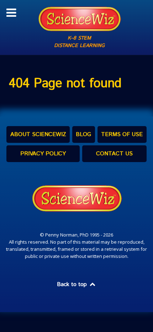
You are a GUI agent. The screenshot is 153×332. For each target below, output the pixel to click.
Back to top (73, 284)
